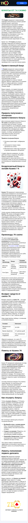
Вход (21, 3)
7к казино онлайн (14, 246)
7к (2, 69)
